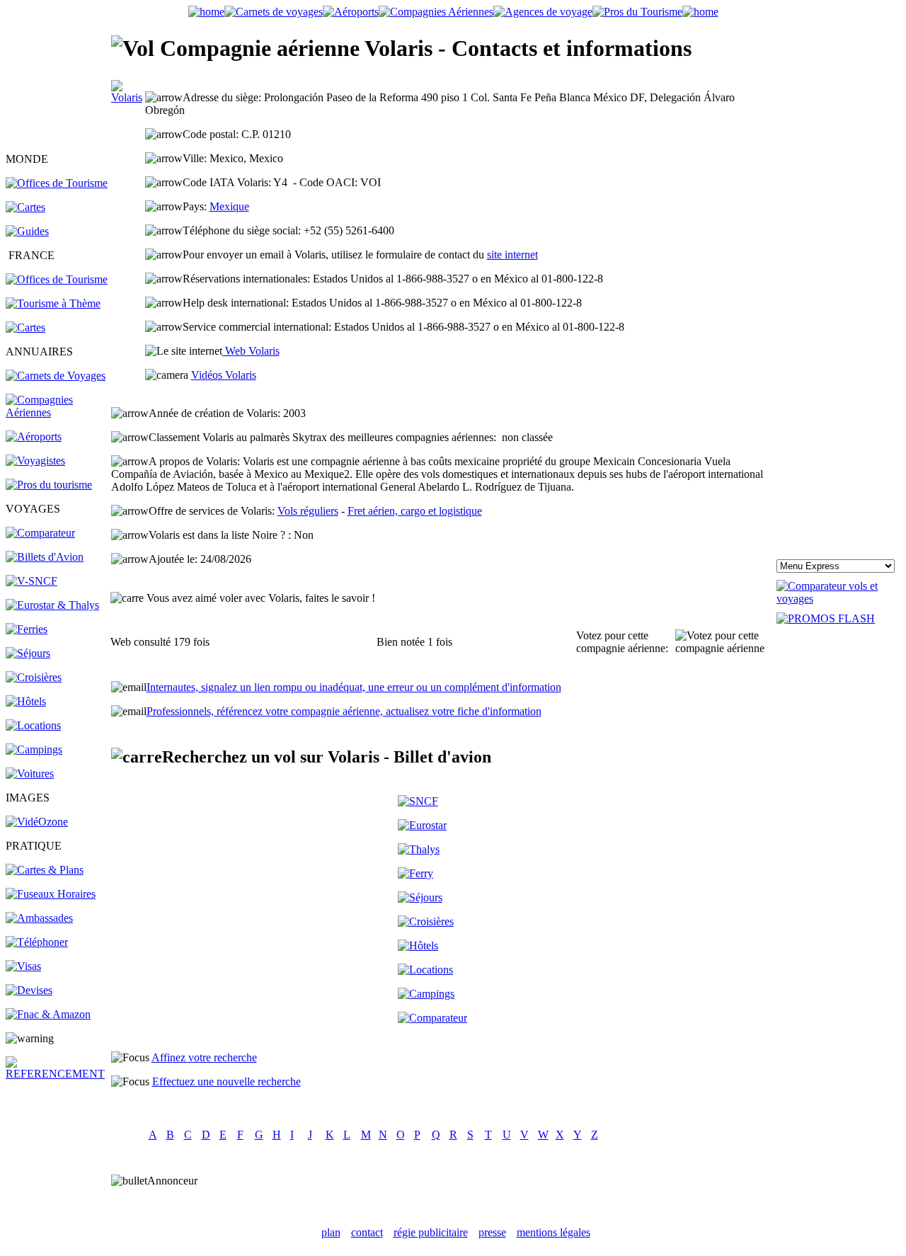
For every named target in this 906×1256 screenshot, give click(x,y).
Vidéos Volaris (223, 375)
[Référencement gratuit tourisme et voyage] (57, 1074)
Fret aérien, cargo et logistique (415, 511)
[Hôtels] (26, 701)
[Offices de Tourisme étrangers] (57, 183)
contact (367, 1232)
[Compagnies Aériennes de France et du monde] (436, 12)
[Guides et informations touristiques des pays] (27, 231)
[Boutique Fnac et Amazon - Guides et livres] (48, 1014)
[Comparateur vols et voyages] (40, 533)
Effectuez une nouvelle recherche (226, 1081)
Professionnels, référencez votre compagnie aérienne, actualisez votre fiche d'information (344, 711)
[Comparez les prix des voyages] (432, 1018)
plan (330, 1232)
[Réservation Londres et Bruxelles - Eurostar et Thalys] (52, 605)
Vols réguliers (307, 511)
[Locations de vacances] (33, 725)
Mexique (229, 206)
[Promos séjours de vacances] (28, 653)
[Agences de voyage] (542, 12)
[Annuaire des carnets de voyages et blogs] (55, 376)
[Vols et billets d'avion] (45, 557)
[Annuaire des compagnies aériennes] (57, 412)
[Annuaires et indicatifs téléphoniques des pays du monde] (37, 942)
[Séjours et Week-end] (420, 897)
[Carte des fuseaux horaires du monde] (51, 894)
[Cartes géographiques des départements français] (25, 327)
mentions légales (553, 1232)
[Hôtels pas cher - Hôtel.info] (418, 946)
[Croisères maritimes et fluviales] (426, 921)
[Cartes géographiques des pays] (25, 207)
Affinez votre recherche (204, 1057)
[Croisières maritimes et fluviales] (34, 677)
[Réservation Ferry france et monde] (26, 629)
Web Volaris (251, 351)
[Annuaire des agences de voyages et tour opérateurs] (35, 461)
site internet (512, 255)
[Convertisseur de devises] (29, 990)
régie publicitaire (431, 1232)
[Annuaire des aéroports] (34, 436)
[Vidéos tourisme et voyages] (37, 822)
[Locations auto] (30, 773)
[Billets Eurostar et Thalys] (422, 825)
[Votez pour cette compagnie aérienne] (725, 642)
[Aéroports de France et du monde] (351, 12)
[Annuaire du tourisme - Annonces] (637, 12)
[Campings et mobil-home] (34, 749)
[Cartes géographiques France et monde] (45, 870)
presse (492, 1232)
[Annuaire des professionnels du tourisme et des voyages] (49, 485)
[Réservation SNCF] (31, 581)
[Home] (206, 12)
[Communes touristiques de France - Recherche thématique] (53, 303)
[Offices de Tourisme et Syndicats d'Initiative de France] (57, 279)
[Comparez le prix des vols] (838, 599)
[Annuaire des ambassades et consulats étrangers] (39, 918)
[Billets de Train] (418, 801)
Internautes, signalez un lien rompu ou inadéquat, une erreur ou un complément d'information (354, 687)
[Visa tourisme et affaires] (23, 966)
